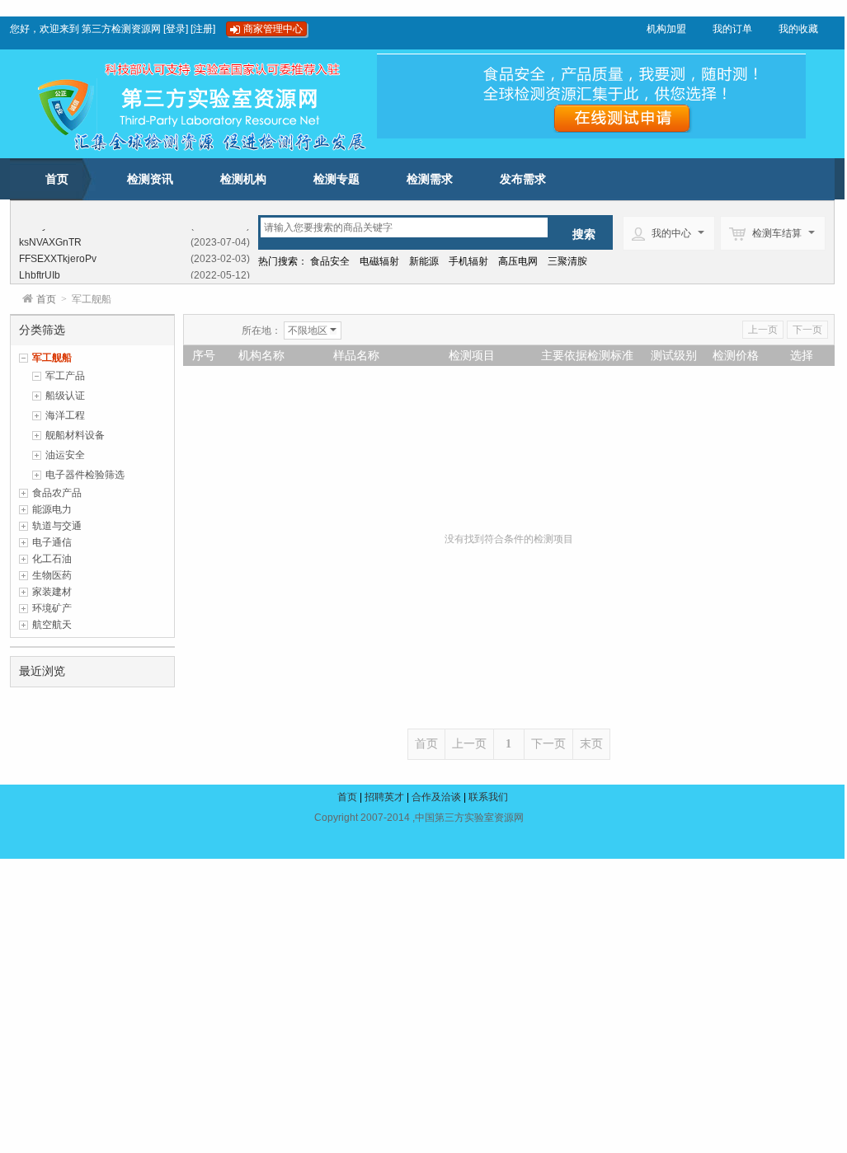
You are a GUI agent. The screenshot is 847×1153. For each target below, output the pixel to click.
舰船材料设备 (75, 435)
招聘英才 (384, 797)
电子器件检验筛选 (85, 474)
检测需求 (430, 178)
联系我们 (488, 797)
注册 (203, 29)
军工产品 (65, 376)
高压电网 (518, 261)
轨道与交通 (57, 526)
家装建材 (52, 592)
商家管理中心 (273, 29)
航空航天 (52, 624)
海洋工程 (65, 415)
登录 (176, 29)
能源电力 (52, 509)
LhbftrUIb (39, 273)
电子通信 (52, 542)
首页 (56, 178)
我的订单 (732, 29)
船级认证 (65, 395)
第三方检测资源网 (121, 29)
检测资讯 (150, 178)
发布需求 (523, 178)
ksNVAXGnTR (50, 240)
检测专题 (336, 178)
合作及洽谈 (436, 797)
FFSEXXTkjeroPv (57, 257)
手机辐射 (468, 261)
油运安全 (65, 455)
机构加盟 (666, 29)
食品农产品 (57, 493)
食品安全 (330, 261)
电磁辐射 (379, 261)
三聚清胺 (567, 261)
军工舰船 (52, 357)
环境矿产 (52, 608)
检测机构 (243, 178)
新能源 (424, 261)
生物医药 (52, 575)
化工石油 (52, 559)
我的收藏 (798, 29)
